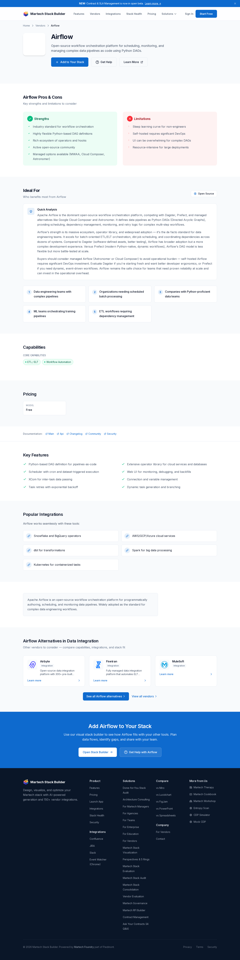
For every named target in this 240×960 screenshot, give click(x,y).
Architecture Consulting (136, 799)
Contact (160, 838)
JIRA (92, 845)
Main (51, 433)
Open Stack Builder (95, 752)
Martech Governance (135, 903)
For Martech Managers (136, 806)
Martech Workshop (205, 801)
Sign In (189, 13)
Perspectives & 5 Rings (136, 859)
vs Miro (160, 787)
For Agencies (130, 813)
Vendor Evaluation (133, 896)
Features (79, 13)
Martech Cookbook (205, 794)
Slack (93, 852)
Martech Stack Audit (134, 877)
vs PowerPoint (164, 808)
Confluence (96, 838)
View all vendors (143, 696)
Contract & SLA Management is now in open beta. (120, 3)
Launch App (96, 801)
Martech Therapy (204, 787)
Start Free (206, 13)
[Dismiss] (235, 3)
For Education (131, 833)
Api (62, 433)
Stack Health (134, 13)
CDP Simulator (202, 814)
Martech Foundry (84, 946)
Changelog (76, 433)
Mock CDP (200, 821)
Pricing (152, 13)
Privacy (187, 946)
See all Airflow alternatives (104, 696)
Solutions (167, 13)
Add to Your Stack (72, 62)
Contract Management (135, 917)
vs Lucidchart (163, 794)
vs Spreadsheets (166, 815)
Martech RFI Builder (134, 910)
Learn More (131, 62)
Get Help (106, 62)
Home (26, 25)
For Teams (129, 820)
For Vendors (130, 840)
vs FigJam (162, 801)
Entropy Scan (201, 808)
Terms (199, 946)
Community (94, 433)
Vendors (95, 13)
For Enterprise (131, 827)
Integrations (113, 13)
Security (111, 433)
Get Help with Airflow (143, 752)
